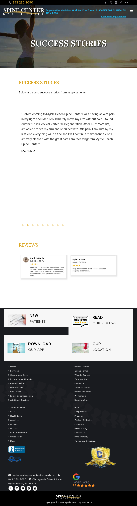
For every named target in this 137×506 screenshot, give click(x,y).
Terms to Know (17, 407)
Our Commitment (18, 432)
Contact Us (80, 432)
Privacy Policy (81, 436)
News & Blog (81, 428)
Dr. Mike (14, 424)
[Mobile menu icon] (131, 12)
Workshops (80, 395)
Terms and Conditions (86, 440)
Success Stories (83, 387)
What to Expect (82, 375)
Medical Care (16, 387)
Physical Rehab (17, 383)
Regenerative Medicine (58, 10)
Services (14, 370)
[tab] (23, 225)
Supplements (81, 411)
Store (13, 440)
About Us (15, 420)
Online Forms (81, 370)
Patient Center (82, 366)
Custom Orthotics (83, 420)
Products (79, 415)
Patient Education (83, 391)
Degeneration (81, 400)
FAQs (13, 411)
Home (13, 366)
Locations (79, 424)
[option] (68, 131)
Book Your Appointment (113, 16)
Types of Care (82, 379)
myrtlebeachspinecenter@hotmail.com (33, 475)
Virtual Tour (16, 436)
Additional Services (19, 400)
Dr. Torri (14, 428)
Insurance (79, 383)
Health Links (16, 415)
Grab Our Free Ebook (83, 10)
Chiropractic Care (19, 375)
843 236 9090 (23, 2)
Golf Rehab (15, 391)
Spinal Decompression (21, 395)
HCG (77, 407)
